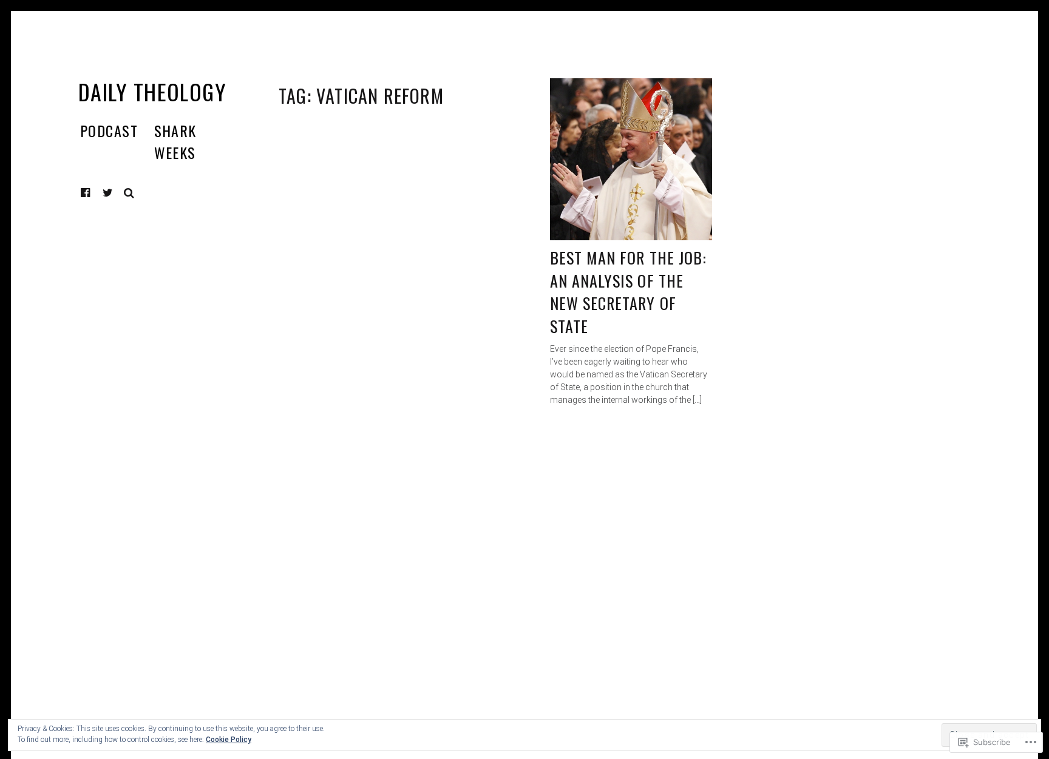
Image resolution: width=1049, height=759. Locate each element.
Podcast (109, 130)
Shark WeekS (175, 141)
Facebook (94, 192)
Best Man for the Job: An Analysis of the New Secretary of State (628, 292)
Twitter (108, 193)
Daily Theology (152, 91)
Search (129, 193)
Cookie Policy (228, 739)
